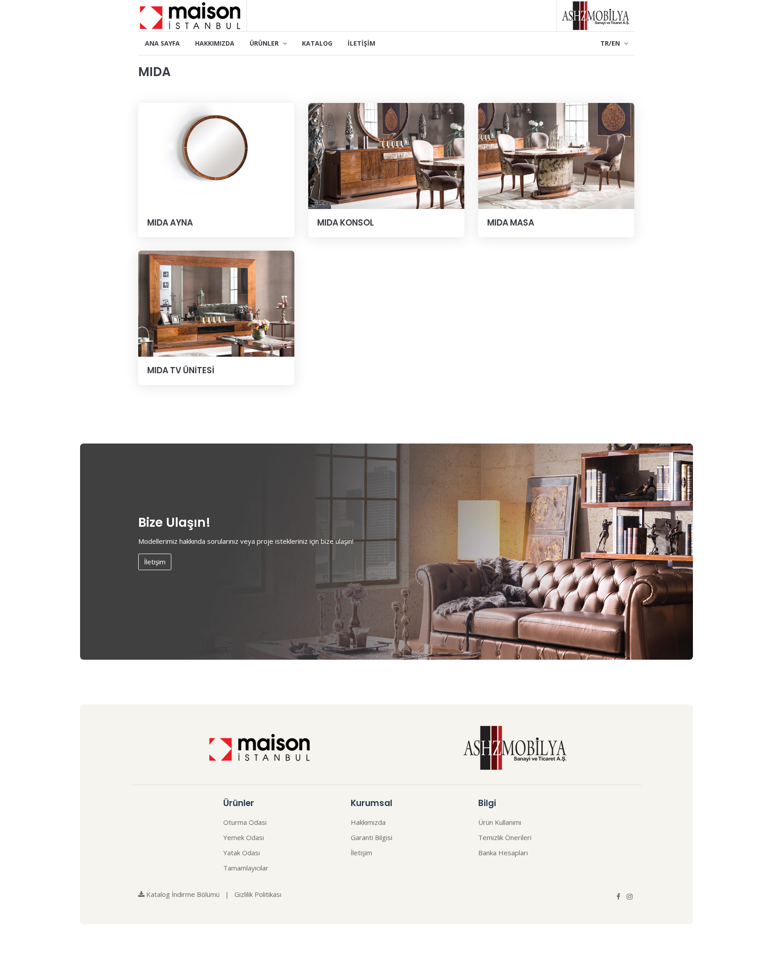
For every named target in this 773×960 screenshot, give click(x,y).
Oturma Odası (245, 822)
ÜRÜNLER (265, 43)
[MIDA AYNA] (216, 156)
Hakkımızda (368, 822)
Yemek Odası (243, 837)
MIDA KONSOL (345, 223)
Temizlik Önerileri (504, 837)
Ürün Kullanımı (499, 822)
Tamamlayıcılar (245, 867)
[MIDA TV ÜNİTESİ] (216, 304)
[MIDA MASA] (556, 156)
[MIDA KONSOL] (386, 156)
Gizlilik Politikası (257, 894)
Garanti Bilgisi (371, 837)
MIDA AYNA (170, 223)
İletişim (155, 561)
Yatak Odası (241, 852)
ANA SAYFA (162, 43)
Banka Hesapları (503, 852)
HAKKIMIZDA (214, 43)
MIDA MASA (510, 223)
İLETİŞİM (361, 43)
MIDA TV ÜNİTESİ (180, 370)
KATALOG (317, 43)
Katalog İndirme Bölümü (182, 894)
